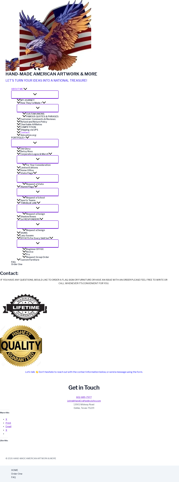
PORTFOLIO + (18, 137)
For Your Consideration (38, 165)
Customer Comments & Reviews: (38, 119)
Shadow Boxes (28, 216)
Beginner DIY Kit (35, 249)
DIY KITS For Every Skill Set (35, 238)
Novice (29, 251)
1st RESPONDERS (30, 219)
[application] (25, 89)
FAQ (13, 262)
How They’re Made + (31, 103)
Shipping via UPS (29, 129)
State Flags (26, 173)
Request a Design (35, 214)
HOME (14, 470)
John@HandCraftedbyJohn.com (84, 401)
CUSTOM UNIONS (35, 113)
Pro (28, 254)
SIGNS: (24, 233)
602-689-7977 (84, 397)
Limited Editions (29, 167)
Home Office (27, 170)
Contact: (25, 132)
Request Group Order (37, 257)
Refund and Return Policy (33, 121)
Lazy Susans (27, 235)
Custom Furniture (29, 259)
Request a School (35, 197)
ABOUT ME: (17, 89)
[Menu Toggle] (35, 94)
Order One (16, 264)
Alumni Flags (27, 186)
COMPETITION (28, 127)
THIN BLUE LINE (28, 203)
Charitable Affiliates (31, 124)
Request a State (35, 184)
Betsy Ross (26, 151)
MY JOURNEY (27, 100)
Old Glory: (25, 148)
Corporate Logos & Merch (34, 154)
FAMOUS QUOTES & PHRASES (42, 116)
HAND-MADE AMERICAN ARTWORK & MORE (51, 73)
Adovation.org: (28, 135)
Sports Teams (28, 200)
